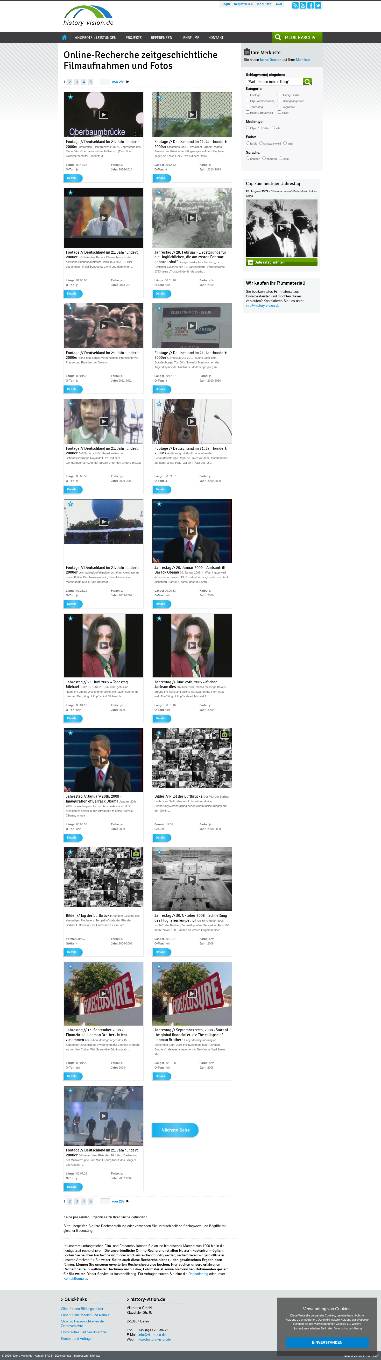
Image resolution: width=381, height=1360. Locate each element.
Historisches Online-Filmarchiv (84, 1332)
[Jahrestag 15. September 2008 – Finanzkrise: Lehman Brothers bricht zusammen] (103, 1024)
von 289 (118, 82)
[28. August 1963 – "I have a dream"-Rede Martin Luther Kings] (282, 255)
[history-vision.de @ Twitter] (318, 5)
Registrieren (243, 4)
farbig (253, 143)
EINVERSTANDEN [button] (327, 1342)
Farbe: (251, 137)
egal (290, 143)
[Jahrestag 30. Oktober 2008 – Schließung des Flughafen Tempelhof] (192, 910)
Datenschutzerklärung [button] (348, 1328)
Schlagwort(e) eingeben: (265, 75)
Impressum (80, 1355)
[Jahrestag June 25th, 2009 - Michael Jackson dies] (192, 676)
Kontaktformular (75, 1278)
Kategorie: (254, 89)
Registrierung (198, 1274)
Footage (255, 95)
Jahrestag (256, 107)
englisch (271, 158)
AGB (279, 4)
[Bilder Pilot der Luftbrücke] (192, 787)
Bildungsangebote (293, 101)
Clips (253, 128)
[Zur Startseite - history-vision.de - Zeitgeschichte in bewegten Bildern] (85, 24)
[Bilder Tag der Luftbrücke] (103, 906)
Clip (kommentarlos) (263, 101)
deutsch (255, 158)
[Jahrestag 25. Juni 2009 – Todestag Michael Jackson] (103, 676)
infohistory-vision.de (262, 305)
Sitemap (95, 1355)
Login (226, 4)
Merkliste (264, 4)
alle (278, 128)
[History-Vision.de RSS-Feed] (295, 5)
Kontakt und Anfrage (76, 1339)
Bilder (285, 112)
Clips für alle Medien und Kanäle (85, 1315)
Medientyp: (255, 122)
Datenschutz (63, 1355)
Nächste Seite (175, 1130)
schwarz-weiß (272, 143)
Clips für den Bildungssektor (82, 1309)
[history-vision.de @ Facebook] (310, 5)
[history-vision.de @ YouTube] (303, 5)
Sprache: (253, 152)
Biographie (288, 107)
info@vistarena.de (152, 1335)
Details (71, 178)
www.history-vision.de (154, 1339)
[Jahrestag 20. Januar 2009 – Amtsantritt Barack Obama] (192, 561)
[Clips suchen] (307, 81)
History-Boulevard (261, 112)
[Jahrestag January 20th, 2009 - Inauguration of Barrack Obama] (103, 790)
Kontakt (39, 1355)
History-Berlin (290, 95)
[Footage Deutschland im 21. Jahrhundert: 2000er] (103, 136)
